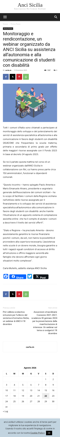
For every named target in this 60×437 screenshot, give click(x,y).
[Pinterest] (19, 77)
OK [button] (49, 433)
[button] (56, 17)
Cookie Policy (37, 432)
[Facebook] (6, 77)
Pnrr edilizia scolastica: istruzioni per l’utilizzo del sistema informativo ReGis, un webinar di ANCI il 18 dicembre (16, 318)
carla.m (8, 70)
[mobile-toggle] (5, 17)
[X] (12, 77)
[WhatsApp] (26, 77)
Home (5, 24)
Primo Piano (15, 24)
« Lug (5, 411)
